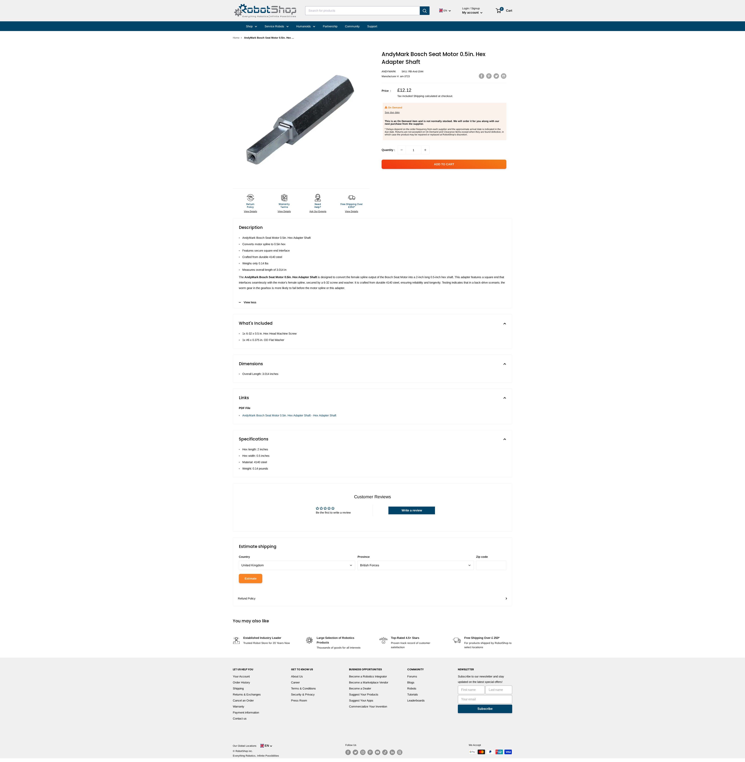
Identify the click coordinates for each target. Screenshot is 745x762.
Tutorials (412, 694)
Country (244, 556)
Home (236, 37)
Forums (412, 676)
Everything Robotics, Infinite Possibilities (256, 755)
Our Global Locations (244, 745)
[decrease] (402, 150)
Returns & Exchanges (247, 694)
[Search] (425, 10)
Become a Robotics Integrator (368, 676)
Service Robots (275, 26)
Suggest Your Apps (361, 700)
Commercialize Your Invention (368, 706)
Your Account (241, 676)
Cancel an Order (243, 700)
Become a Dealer (360, 688)
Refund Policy (247, 598)
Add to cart (444, 164)
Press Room (299, 700)
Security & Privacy (303, 694)
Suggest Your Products (363, 694)
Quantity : (388, 149)
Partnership (330, 26)
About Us (297, 676)
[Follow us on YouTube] (377, 752)
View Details (250, 211)
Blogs (410, 682)
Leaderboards (416, 700)
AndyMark (389, 71)
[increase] (425, 150)
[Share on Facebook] (481, 76)
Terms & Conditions (303, 688)
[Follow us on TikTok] (385, 752)
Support (372, 26)
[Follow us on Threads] (399, 752)
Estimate (250, 578)
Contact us (240, 718)
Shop (249, 26)
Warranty (238, 706)
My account (470, 12)
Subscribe (485, 708)
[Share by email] (503, 76)
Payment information (246, 712)
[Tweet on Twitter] (496, 76)
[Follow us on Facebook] (348, 752)
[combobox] (362, 10)
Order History (241, 682)
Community (352, 26)
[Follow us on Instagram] (363, 752)
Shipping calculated (425, 96)
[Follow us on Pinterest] (370, 752)
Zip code (482, 556)
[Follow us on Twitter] (355, 752)
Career (295, 682)
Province (364, 556)
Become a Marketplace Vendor (368, 682)
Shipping (238, 688)
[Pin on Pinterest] (489, 76)
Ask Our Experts (317, 211)
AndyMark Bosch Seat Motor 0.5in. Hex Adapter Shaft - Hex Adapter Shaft (289, 415)
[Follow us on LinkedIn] (392, 752)
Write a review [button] (412, 510)
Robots (411, 688)
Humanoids (304, 26)
